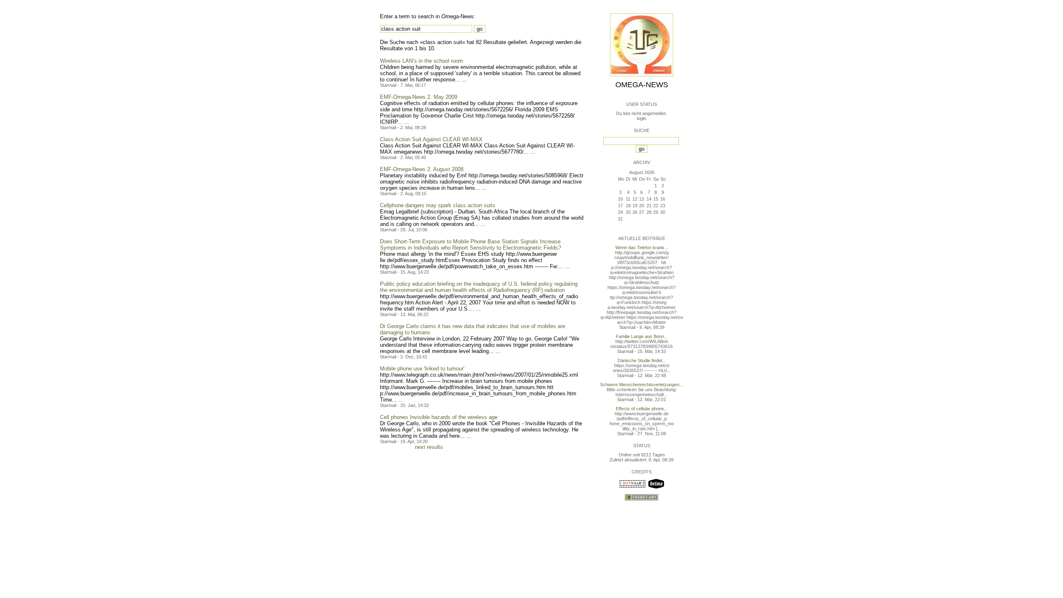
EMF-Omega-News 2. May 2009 (418, 97)
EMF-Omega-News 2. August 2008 (421, 169)
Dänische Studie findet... (641, 360)
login (641, 118)
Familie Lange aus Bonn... (642, 336)
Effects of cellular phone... (642, 408)
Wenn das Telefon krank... (641, 247)
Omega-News (641, 85)
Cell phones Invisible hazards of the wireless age (438, 417)
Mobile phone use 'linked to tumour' (422, 368)
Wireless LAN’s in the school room (421, 61)
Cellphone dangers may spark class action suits (437, 205)
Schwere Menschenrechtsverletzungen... (641, 384)
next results (429, 447)
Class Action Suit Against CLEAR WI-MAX (431, 139)
